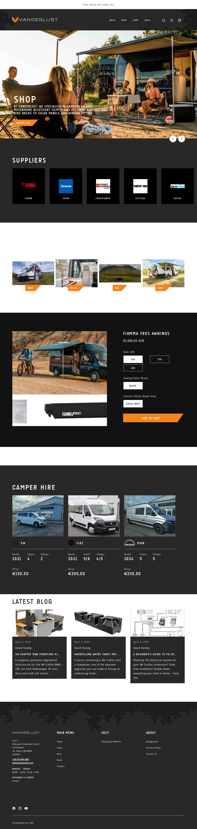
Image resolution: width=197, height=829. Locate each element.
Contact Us (151, 754)
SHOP (160, 288)
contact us (23, 122)
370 (160, 359)
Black (133, 385)
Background (152, 741)
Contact (61, 766)
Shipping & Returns (111, 741)
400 (133, 368)
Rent (59, 754)
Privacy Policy (153, 747)
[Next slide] (181, 138)
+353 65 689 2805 (20, 759)
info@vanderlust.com (22, 763)
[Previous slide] (173, 138)
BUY (117, 288)
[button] (136, 19)
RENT (30, 288)
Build (59, 760)
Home (59, 741)
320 (133, 359)
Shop (59, 747)
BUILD (73, 288)
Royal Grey (133, 403)
